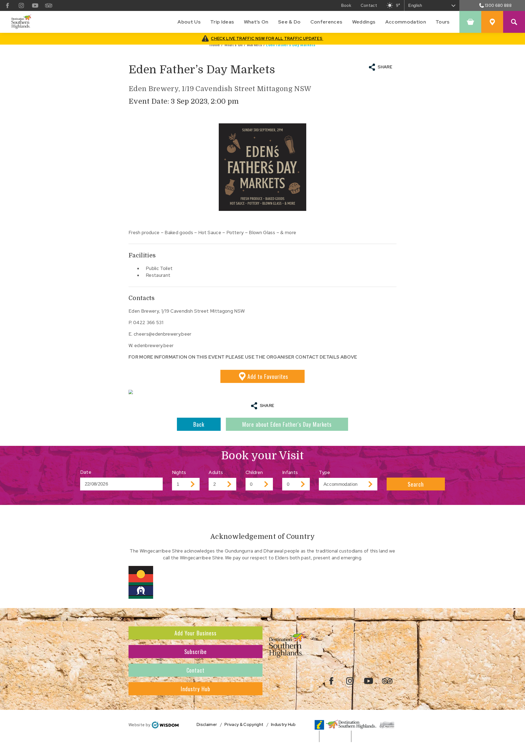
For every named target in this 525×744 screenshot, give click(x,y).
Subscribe (195, 651)
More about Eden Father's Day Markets (287, 424)
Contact (195, 670)
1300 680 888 (498, 5)
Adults (216, 472)
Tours (443, 22)
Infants (290, 472)
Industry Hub (195, 689)
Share (385, 67)
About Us (189, 22)
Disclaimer (207, 724)
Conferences (326, 22)
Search (416, 484)
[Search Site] (514, 22)
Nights (179, 472)
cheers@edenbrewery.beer (163, 334)
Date (85, 472)
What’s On (256, 22)
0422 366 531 (148, 322)
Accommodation (405, 22)
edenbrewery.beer (154, 345)
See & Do (289, 22)
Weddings (364, 22)
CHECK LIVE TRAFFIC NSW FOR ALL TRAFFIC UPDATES (267, 38)
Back (198, 424)
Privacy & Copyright (243, 724)
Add (267, 376)
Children (254, 472)
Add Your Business (195, 633)
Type (324, 472)
